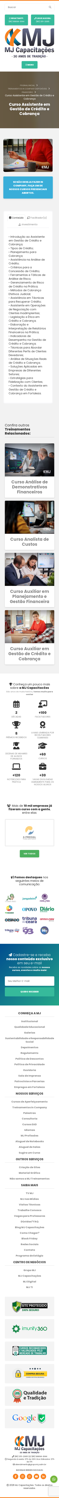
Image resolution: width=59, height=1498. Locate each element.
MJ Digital (29, 1281)
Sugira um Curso (29, 1152)
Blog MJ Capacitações (29, 1227)
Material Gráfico (29, 1173)
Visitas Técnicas (29, 1204)
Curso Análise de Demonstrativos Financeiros (29, 487)
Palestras (29, 1113)
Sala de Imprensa (29, 1075)
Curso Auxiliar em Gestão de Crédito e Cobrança (29, 653)
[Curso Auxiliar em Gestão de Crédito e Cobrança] (29, 626)
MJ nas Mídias (29, 1199)
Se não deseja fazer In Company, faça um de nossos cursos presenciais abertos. (28, 187)
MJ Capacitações (29, 1276)
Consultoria (29, 1118)
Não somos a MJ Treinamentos (29, 1178)
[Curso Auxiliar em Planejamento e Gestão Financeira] (29, 569)
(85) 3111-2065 (43, 20)
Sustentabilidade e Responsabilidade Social (29, 1040)
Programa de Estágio (29, 1255)
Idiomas (29, 1130)
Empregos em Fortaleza (29, 1087)
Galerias (29, 1032)
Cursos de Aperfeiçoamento (29, 1101)
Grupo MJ (29, 1270)
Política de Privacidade (29, 1064)
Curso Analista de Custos (29, 542)
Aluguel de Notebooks (29, 1141)
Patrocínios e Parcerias (29, 1081)
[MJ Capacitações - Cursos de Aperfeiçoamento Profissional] (29, 43)
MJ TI (29, 1287)
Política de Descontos (29, 1059)
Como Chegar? (29, 1233)
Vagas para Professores (29, 1216)
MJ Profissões (29, 1135)
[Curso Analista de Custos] (29, 517)
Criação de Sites (29, 1167)
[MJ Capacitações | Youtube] (36, 1476)
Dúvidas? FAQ (29, 1221)
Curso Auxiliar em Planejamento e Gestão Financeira (29, 596)
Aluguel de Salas (29, 1147)
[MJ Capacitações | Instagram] (22, 1476)
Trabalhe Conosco (29, 1210)
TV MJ (29, 1193)
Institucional (29, 1021)
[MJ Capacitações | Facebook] (15, 1476)
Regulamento (29, 1053)
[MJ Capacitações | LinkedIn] (43, 1476)
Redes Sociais (29, 1244)
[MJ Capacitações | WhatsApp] (29, 1476)
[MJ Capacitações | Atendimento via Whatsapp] (53, 1479)
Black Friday (29, 1238)
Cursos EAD (29, 1124)
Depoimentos (29, 1047)
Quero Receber (29, 991)
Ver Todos (29, 853)
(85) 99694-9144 (16, 20)
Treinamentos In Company (29, 1107)
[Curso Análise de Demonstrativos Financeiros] (29, 459)
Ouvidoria (29, 1070)
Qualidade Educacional (29, 1027)
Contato (29, 1250)
